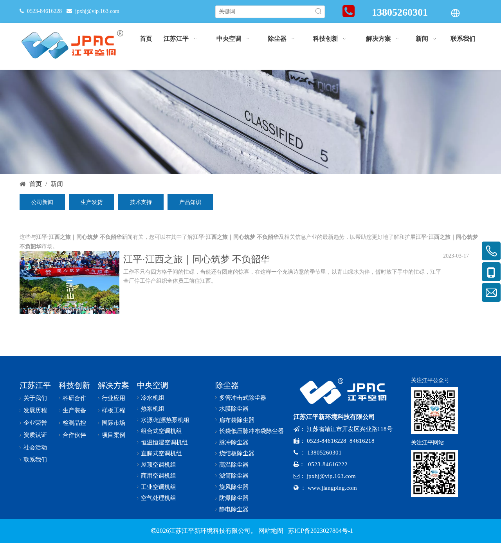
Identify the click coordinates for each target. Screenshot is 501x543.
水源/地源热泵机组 (165, 420)
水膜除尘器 (234, 409)
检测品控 (74, 423)
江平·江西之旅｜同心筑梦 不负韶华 (196, 259)
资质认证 (35, 435)
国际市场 (113, 423)
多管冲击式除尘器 (242, 398)
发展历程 (35, 410)
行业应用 (113, 398)
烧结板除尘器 (236, 453)
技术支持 (141, 202)
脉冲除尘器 (234, 442)
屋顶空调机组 (158, 465)
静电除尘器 (234, 509)
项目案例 (113, 435)
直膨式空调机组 (161, 453)
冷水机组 (152, 398)
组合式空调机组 (161, 431)
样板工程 (113, 410)
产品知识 (190, 202)
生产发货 (92, 202)
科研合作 (74, 398)
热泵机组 (152, 409)
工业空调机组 (158, 487)
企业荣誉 (35, 423)
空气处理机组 (158, 498)
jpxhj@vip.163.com (97, 11)
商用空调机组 (158, 476)
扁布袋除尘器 (236, 420)
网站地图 (270, 530)
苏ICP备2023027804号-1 (320, 530)
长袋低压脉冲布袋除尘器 (251, 431)
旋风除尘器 (234, 487)
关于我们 (35, 398)
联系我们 (35, 459)
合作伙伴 (74, 435)
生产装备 (74, 410)
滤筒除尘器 (234, 476)
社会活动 (35, 447)
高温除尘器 (234, 465)
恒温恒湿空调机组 (164, 442)
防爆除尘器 (234, 498)
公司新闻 (42, 202)
